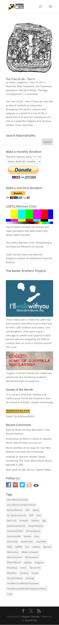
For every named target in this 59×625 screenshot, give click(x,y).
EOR (31, 515)
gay (44, 520)
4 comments (31, 94)
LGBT (18, 327)
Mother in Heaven (30, 552)
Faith (38, 515)
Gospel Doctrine (35, 525)
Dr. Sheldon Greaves (16, 515)
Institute (27, 536)
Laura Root (41, 541)
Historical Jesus (33, 531)
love (27, 546)
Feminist (35, 520)
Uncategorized (14, 94)
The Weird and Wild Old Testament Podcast (27, 588)
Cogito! (10, 373)
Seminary (24, 573)
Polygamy (39, 562)
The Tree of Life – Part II (20, 79)
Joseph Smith (27, 541)
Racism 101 (35, 567)
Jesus (36, 536)
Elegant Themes (30, 616)
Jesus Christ (12, 541)
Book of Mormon (14, 510)
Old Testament (44, 86)
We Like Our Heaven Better (36, 469)
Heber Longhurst (18, 82)
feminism (24, 520)
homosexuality (13, 536)
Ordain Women (14, 562)
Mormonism (12, 552)
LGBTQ (18, 546)
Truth (9, 594)
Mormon (47, 546)
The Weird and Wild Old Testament (23, 583)
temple (35, 573)
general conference (16, 525)
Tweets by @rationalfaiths (20, 416)
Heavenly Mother (15, 531)
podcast (27, 562)
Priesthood (12, 567)
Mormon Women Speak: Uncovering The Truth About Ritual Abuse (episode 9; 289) (29, 460)
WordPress (31, 620)
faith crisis (12, 520)
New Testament (25, 86)
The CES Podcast (14, 578)
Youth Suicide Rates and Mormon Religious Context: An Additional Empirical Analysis (29, 258)
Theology (42, 90)
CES (27, 510)
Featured (11, 86)
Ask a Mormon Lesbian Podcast (21, 504)
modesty (36, 546)
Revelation (11, 90)
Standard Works (27, 90)
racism (23, 567)
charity (36, 510)
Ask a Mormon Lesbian (17, 499)
